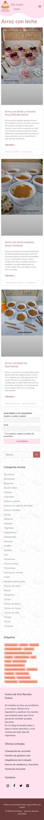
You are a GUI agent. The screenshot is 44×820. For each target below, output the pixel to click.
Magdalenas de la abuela (18, 760)
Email (6, 425)
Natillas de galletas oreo (17, 755)
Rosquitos (9, 594)
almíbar (9, 657)
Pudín (7, 577)
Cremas (8, 492)
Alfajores (24, 645)
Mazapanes (10, 536)
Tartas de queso (12, 603)
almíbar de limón (22, 657)
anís (33, 657)
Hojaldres (9, 527)
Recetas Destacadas (14, 581)
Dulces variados (12, 510)
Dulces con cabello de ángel (18, 505)
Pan (6, 554)
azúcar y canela (23, 677)
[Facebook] (14, 786)
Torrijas (8, 617)
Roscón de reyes (12, 585)
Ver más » (10, 145)
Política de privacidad (12, 805)
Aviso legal (26, 805)
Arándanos (32, 669)
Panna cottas (11, 563)
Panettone (9, 559)
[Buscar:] (18, 455)
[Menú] (40, 6)
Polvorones (9, 568)
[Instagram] (8, 786)
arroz (8, 661)
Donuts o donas (12, 501)
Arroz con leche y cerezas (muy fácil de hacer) (20, 113)
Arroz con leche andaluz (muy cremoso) (19, 243)
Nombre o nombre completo (15, 416)
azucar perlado (22, 673)
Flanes (7, 514)
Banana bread (11, 681)
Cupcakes (9, 496)
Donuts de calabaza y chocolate (21, 764)
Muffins (7, 545)
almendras (29, 649)
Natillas (8, 550)
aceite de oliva (11, 645)
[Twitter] (21, 786)
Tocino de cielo (11, 612)
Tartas (7, 599)
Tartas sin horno (12, 608)
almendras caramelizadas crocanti (18, 653)
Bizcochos (9, 474)
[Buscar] (36, 455)
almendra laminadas (13, 649)
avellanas (9, 673)
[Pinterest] (27, 786)
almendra (34, 645)
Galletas (8, 519)
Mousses (8, 541)
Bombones (9, 478)
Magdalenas (10, 532)
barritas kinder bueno (28, 681)
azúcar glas (10, 677)
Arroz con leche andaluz (14, 665)
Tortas (7, 621)
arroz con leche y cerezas (15, 669)
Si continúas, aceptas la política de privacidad (19, 435)
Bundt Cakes (10, 487)
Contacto (10, 777)
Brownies (9, 483)
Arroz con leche (19, 661)
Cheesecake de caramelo (18, 751)
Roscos (7, 590)
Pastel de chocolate (15, 768)
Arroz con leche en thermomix (16, 364)
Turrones (8, 626)
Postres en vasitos (13, 572)
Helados (8, 523)
